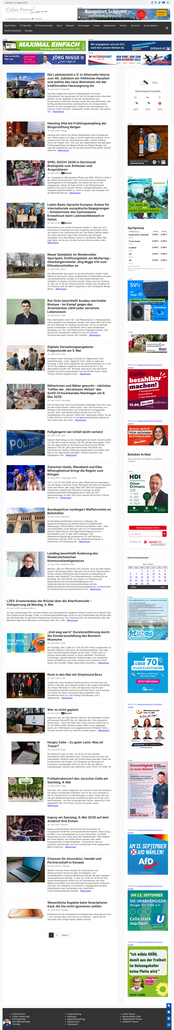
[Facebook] (152, 2)
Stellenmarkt (110, 25)
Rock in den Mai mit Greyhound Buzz (74, 674)
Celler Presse (18, 1014)
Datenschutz (73, 1021)
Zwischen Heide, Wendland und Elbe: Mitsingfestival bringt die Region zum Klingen (75, 470)
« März (133, 587)
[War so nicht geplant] (26, 732)
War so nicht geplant (62, 710)
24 (153, 580)
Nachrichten (10, 25)
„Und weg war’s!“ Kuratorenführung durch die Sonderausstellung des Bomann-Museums (78, 635)
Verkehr (123, 25)
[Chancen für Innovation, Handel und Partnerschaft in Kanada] (26, 881)
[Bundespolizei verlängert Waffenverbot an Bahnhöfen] (26, 532)
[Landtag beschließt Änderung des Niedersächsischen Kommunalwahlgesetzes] (26, 576)
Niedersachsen (67, 564)
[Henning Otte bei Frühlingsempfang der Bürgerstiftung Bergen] (26, 146)
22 (142, 580)
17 (154, 577)
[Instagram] (156, 2)
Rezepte (70, 25)
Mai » (163, 587)
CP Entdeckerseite (44, 25)
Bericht (68, 173)
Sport (59, 25)
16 (148, 577)
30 (147, 583)
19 (165, 577)
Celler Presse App (21, 1016)
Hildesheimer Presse (132, 1019)
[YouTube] (163, 2)
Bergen (64, 131)
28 (136, 583)
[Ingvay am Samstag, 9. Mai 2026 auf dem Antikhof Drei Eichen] (26, 840)
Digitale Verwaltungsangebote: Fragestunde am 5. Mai (70, 348)
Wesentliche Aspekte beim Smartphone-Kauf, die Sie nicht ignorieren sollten (77, 904)
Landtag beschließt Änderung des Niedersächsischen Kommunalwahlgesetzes (72, 557)
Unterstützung (74, 1014)
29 (142, 583)
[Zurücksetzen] (168, 1024)
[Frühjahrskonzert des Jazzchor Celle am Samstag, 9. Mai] (26, 801)
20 (130, 580)
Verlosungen (84, 25)
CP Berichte (25, 25)
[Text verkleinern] (168, 1012)
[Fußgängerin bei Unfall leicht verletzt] (26, 454)
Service (134, 25)
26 (165, 580)
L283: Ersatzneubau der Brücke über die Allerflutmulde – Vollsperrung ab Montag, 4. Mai (49, 602)
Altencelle (65, 89)
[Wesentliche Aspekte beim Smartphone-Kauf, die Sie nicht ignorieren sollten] (26, 925)
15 (142, 577)
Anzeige (64, 910)
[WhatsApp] (168, 2)
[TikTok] (159, 2)
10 (153, 574)
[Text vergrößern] (168, 1005)
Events (96, 25)
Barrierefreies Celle (131, 1016)
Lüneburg (65, 866)
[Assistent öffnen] (7, 1023)
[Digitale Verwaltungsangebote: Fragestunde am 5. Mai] (26, 370)
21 (136, 580)
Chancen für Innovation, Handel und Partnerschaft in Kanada (74, 860)
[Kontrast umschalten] (168, 1018)
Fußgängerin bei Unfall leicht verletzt (75, 432)
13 (130, 577)
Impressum (72, 1024)
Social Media (150, 25)
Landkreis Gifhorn (28, 608)
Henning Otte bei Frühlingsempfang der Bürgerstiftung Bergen (76, 125)
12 (165, 574)
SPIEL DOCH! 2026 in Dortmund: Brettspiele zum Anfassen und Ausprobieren (71, 165)
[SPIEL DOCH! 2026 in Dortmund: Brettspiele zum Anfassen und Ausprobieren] (26, 185)
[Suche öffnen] (167, 28)
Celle (63, 315)
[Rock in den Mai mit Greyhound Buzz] (26, 697)
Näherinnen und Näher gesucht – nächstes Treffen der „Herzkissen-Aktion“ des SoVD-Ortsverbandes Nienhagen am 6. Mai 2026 (79, 391)
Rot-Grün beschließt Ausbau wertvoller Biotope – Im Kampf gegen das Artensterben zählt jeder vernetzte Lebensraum (76, 306)
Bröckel (64, 825)
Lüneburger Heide (68, 478)
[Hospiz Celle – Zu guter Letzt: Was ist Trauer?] (26, 765)
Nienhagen (65, 400)
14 (136, 577)
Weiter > (65, 935)
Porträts (16, 1024)
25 (159, 580)
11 (159, 574)
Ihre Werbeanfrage (21, 1021)
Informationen (19, 1019)
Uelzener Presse (130, 1021)
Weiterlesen (58, 111)
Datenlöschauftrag (76, 1019)
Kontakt (28, 30)
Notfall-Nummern (12, 30)
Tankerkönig (136, 268)
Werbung (71, 1016)
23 (147, 580)
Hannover (65, 517)
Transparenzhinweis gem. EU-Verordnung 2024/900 (27, 53)
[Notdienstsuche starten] (164, 534)
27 (130, 583)
